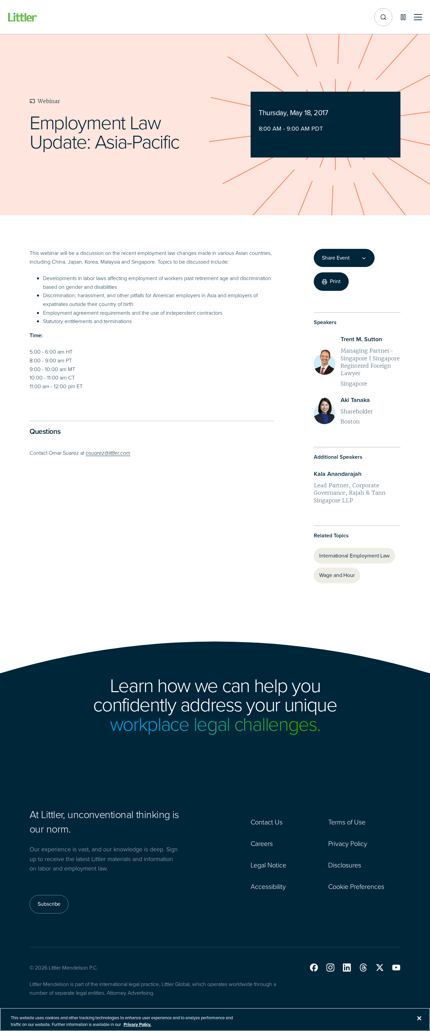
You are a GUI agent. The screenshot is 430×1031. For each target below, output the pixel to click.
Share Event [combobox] (336, 258)
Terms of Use (347, 822)
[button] (314, 967)
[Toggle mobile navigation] (418, 17)
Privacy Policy (347, 843)
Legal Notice (268, 865)
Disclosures (344, 865)
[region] (215, 1019)
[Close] (419, 1018)
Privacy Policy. (137, 1024)
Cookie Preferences (356, 886)
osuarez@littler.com (108, 453)
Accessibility (268, 886)
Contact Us (267, 822)
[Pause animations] (403, 17)
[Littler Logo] (23, 17)
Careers (262, 843)
